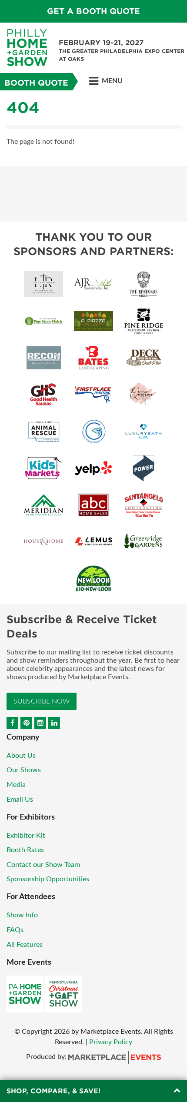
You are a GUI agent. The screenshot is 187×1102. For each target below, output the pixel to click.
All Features (25, 944)
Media (16, 784)
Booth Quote (36, 82)
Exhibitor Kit (26, 835)
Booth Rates (25, 849)
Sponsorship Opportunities (48, 879)
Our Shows (24, 770)
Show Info (22, 915)
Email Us (20, 799)
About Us (21, 755)
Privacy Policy (110, 1042)
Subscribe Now (41, 701)
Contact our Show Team (43, 864)
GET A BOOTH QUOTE (93, 11)
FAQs (15, 929)
